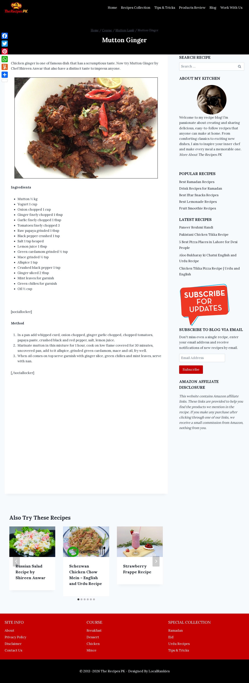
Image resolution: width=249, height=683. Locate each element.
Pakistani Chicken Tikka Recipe (204, 234)
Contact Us (13, 650)
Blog (213, 7)
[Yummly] (5, 67)
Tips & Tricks (164, 7)
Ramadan (175, 630)
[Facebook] (5, 36)
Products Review (192, 7)
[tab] (78, 599)
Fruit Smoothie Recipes (197, 208)
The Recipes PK (210, 154)
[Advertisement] (86, 427)
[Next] (156, 561)
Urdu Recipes (179, 644)
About (9, 630)
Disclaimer (13, 644)
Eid (171, 637)
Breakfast (94, 630)
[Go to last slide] (16, 561)
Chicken (93, 644)
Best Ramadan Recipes (196, 182)
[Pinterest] (5, 51)
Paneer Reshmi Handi (196, 227)
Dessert (93, 637)
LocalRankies (159, 671)
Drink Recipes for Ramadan (200, 188)
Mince (91, 650)
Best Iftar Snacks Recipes (198, 195)
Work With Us (231, 7)
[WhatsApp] (5, 59)
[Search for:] (211, 66)
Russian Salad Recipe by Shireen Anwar (31, 572)
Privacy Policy (15, 637)
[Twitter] (5, 43)
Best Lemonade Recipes (198, 202)
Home (112, 7)
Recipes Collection (135, 7)
